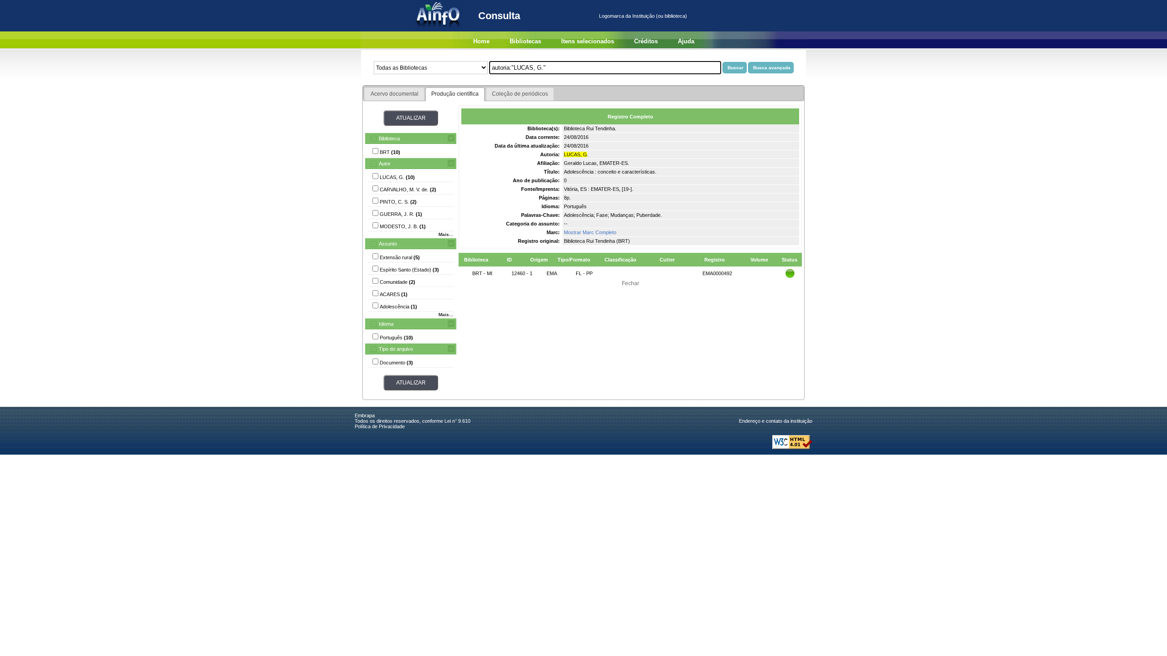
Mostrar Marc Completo (590, 232)
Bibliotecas (525, 41)
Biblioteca (389, 138)
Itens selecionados (587, 41)
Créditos (646, 41)
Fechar (630, 283)
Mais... (446, 234)
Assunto (388, 243)
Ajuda (686, 41)
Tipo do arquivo (396, 349)
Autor (385, 163)
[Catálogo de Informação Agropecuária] (439, 29)
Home (481, 41)
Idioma (386, 324)
